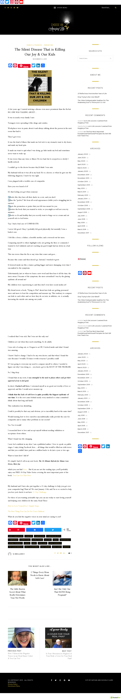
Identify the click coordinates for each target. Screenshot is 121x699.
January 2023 (83, 154)
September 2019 (84, 185)
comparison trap (53, 536)
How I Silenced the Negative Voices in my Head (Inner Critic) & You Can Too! (20, 656)
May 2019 (81, 188)
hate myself (65, 540)
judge (27, 543)
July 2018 (81, 216)
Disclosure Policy (14, 686)
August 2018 (82, 212)
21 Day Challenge (39, 492)
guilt (56, 540)
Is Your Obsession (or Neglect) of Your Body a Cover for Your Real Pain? (59, 656)
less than (42, 543)
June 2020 (82, 158)
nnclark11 (20, 554)
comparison (39, 536)
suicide (66, 547)
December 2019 (83, 175)
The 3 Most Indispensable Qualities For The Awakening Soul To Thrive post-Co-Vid (93, 102)
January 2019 (82, 199)
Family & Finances (34, 45)
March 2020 (82, 168)
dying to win (37, 540)
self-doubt (45, 547)
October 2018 (83, 206)
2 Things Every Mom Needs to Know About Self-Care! (39, 575)
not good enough (15, 547)
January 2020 (83, 171)
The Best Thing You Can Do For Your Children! (26, 511)
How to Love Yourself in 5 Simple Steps (23, 506)
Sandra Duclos (83, 126)
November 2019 (83, 178)
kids (34, 543)
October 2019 (83, 182)
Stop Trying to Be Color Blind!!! (88, 97)
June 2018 (81, 219)
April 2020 (82, 165)
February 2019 (83, 195)
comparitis (13, 540)
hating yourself (15, 543)
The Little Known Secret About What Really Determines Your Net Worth (17, 593)
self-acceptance (32, 547)
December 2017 (83, 233)
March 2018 (82, 230)
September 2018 (84, 209)
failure (48, 540)
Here (25, 469)
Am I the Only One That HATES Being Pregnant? (62, 592)
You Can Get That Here (22, 475)
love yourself (55, 543)
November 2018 (83, 202)
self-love (57, 547)
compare (29, 536)
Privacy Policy (12, 684)
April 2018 (81, 226)
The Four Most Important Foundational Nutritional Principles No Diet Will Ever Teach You (94, 134)
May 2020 (81, 161)
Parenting (48, 45)
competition (25, 540)
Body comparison (15, 536)
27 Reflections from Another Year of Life (92, 94)
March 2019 (82, 192)
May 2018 (81, 223)
